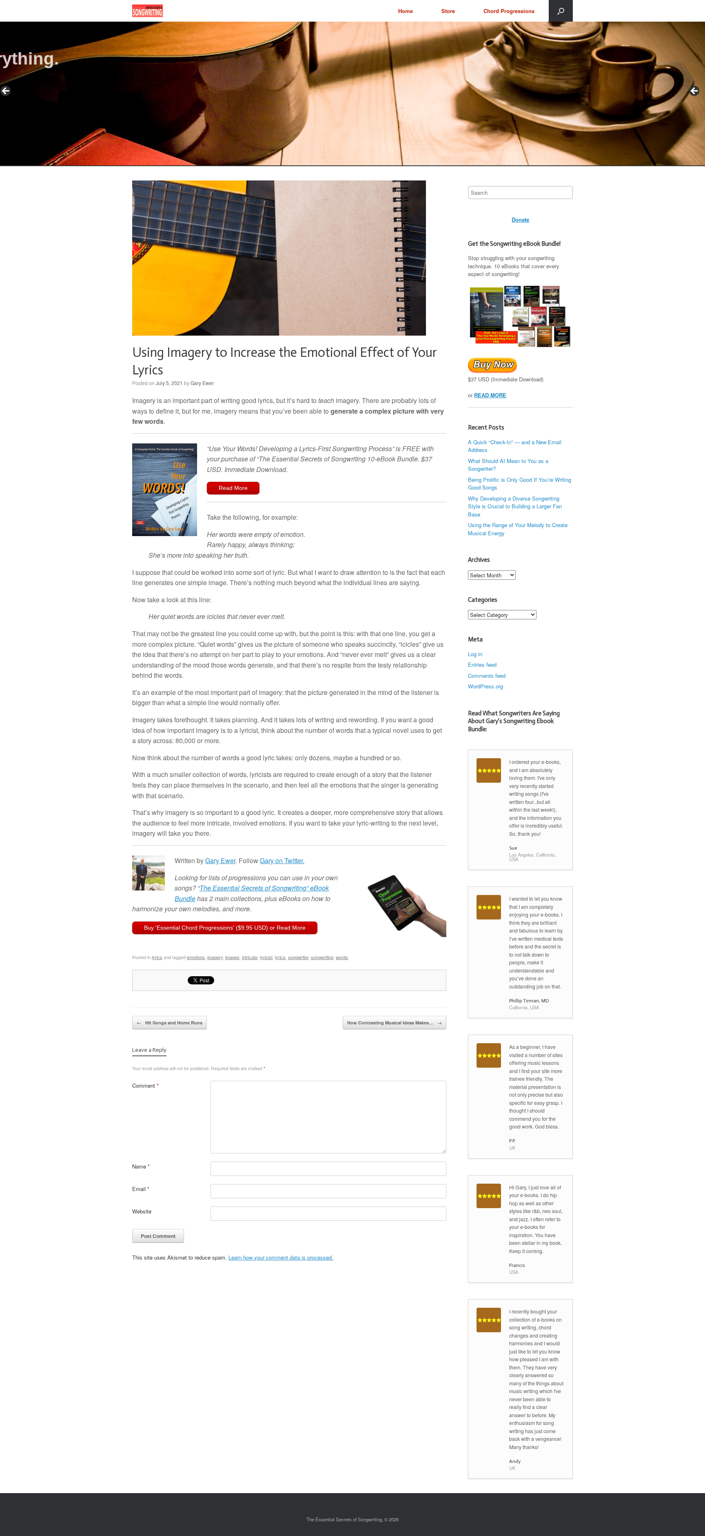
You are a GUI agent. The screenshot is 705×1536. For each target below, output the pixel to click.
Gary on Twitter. (282, 860)
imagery (215, 957)
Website (141, 1211)
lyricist (266, 957)
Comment (145, 1085)
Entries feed (482, 664)
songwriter (298, 957)
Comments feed (486, 675)
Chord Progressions (508, 11)
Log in (475, 654)
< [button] (6, 91)
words (342, 957)
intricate (249, 957)
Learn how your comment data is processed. (280, 1257)
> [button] (695, 91)
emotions (196, 957)
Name (141, 1166)
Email (140, 1189)
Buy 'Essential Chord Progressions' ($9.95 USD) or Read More (225, 927)
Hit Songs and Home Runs (169, 1023)
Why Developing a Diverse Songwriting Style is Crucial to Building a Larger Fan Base (515, 506)
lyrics (157, 957)
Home (405, 11)
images (232, 957)
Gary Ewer (202, 382)
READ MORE (490, 395)
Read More (233, 488)
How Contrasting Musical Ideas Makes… (394, 1023)
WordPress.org (485, 686)
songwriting (322, 957)
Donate (520, 219)
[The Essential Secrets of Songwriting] (147, 10)
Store (448, 11)
